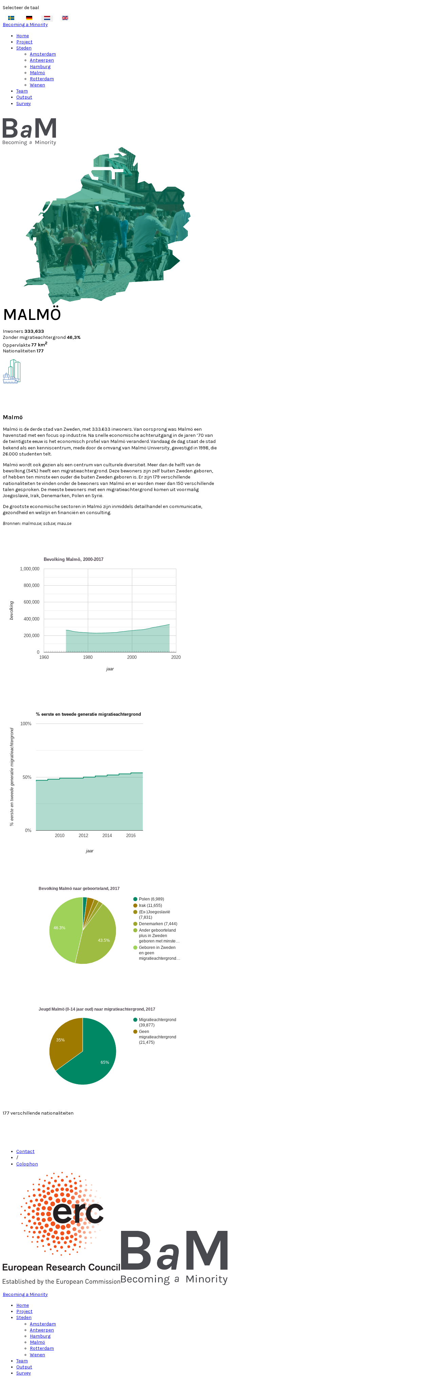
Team (22, 91)
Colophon (27, 1164)
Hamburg (40, 66)
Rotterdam (42, 79)
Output (24, 97)
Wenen (37, 85)
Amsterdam (43, 54)
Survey (23, 103)
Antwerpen (42, 60)
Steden (24, 48)
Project (24, 42)
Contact (25, 1151)
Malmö (37, 73)
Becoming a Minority (25, 24)
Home (22, 36)
